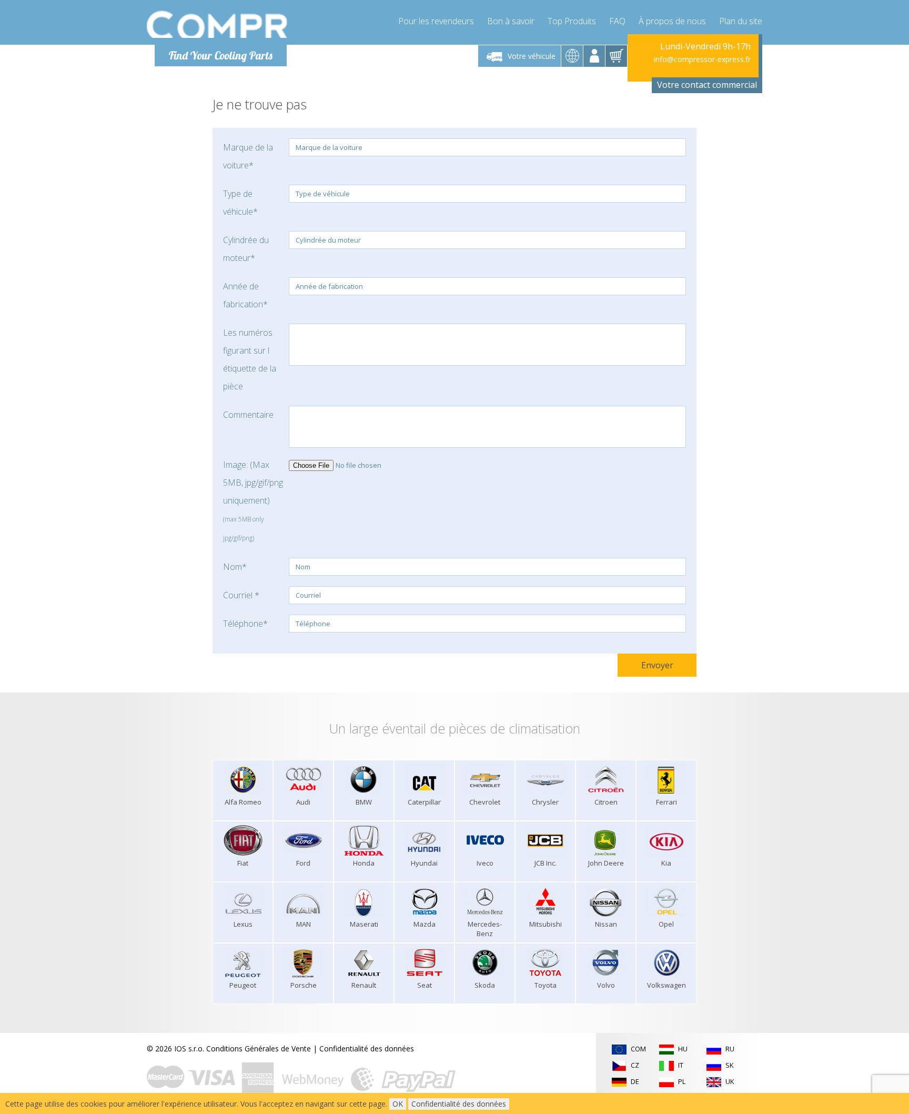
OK (397, 1104)
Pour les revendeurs (436, 21)
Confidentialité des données (366, 1048)
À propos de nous (672, 21)
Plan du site (740, 21)
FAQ (617, 21)
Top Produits (572, 21)
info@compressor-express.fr (702, 59)
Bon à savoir (510, 21)
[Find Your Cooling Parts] (217, 24)
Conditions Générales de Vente (258, 1048)
